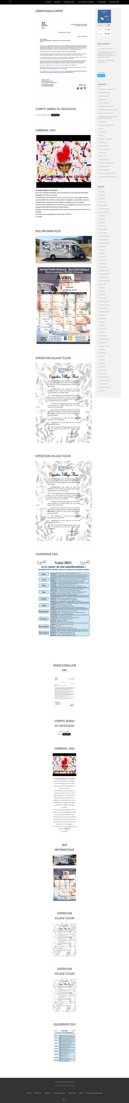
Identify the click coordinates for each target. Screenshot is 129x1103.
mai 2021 (102, 360)
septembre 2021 (104, 346)
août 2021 (102, 349)
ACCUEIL (48, 2)
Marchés (102, 153)
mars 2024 (102, 260)
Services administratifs (106, 173)
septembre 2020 (104, 387)
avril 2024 (102, 257)
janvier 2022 (103, 336)
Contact (101, 132)
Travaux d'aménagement (107, 177)
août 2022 (102, 315)
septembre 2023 (104, 281)
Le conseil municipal (105, 49)
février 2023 (103, 298)
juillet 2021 (102, 353)
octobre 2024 (103, 239)
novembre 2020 (104, 380)
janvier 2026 (103, 205)
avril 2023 (102, 291)
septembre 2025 (104, 212)
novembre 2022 (104, 305)
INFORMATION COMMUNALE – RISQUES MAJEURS (108, 117)
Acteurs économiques (106, 89)
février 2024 (103, 264)
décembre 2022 (104, 301)
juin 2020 (102, 391)
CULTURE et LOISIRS (86, 2)
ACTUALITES (114, 2)
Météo (101, 156)
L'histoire (102, 142)
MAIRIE (57, 2)
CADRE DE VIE (69, 2)
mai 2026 (102, 195)
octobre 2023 (103, 277)
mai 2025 (102, 219)
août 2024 (102, 246)
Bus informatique (48, 231)
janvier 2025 (103, 233)
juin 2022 (102, 322)
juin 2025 (102, 215)
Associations (103, 96)
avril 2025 (102, 222)
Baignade (102, 99)
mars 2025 (102, 226)
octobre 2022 (103, 308)
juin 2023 (102, 288)
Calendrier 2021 (47, 554)
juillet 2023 (102, 284)
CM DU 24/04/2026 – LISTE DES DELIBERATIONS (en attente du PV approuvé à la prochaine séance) (107, 54)
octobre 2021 (103, 342)
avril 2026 (102, 198)
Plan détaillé (103, 166)
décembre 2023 (104, 270)
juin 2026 (102, 191)
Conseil (101, 122)
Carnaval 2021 (46, 130)
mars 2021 (102, 367)
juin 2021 (102, 356)
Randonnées (103, 170)
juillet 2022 (102, 318)
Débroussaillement (49, 11)
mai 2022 (102, 325)
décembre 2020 (104, 377)
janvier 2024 (103, 267)
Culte (100, 135)
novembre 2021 (104, 339)
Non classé (102, 159)
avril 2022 (102, 329)
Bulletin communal (105, 106)
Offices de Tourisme (105, 163)
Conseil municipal (105, 125)
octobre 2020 (103, 384)
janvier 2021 (103, 373)
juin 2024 (102, 250)
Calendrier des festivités (107, 110)
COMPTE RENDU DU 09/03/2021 (56, 109)
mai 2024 (102, 253)
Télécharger (55, 115)
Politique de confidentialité (94, 1093)
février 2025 (103, 229)
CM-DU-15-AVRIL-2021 (43, 115)
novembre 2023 (104, 274)
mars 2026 (102, 202)
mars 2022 (102, 332)
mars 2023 (102, 294)
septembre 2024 (104, 243)
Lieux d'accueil (103, 149)
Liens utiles (102, 146)
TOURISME (101, 2)
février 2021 (103, 370)
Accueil (29, 1093)
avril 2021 (102, 363)
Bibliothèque (103, 103)
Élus (100, 128)
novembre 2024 (104, 236)
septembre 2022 (104, 312)
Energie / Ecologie (105, 139)
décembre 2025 (104, 209)
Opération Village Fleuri (53, 358)
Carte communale (105, 113)
